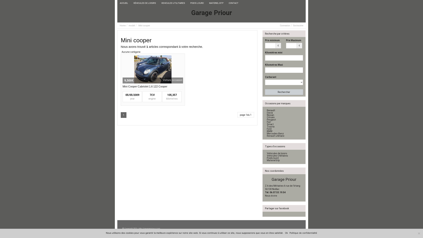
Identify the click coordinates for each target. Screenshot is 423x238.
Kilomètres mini (273, 52)
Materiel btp (273, 160)
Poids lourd (273, 158)
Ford (269, 129)
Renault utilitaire (275, 136)
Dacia (270, 112)
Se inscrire (298, 25)
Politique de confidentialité (303, 233)
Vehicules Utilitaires (277, 155)
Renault (271, 110)
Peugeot (271, 119)
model (132, 25)
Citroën (271, 117)
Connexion (285, 25)
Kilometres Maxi (274, 64)
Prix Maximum (293, 40)
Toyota (270, 126)
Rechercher (284, 92)
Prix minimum (272, 40)
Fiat (269, 122)
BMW (269, 131)
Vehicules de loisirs (277, 153)
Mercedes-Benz (275, 133)
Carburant (270, 77)
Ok (286, 233)
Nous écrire (271, 195)
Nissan (270, 115)
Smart (270, 124)
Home (123, 25)
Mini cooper (144, 25)
